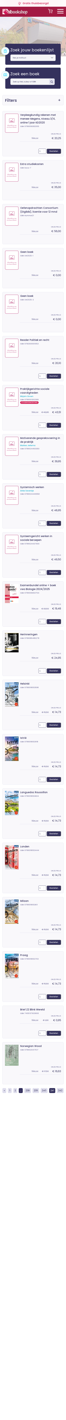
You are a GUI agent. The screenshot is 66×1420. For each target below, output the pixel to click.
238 (28, 1090)
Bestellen (54, 151)
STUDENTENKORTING (29, 402)
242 (60, 1090)
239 (36, 1090)
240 (44, 1090)
